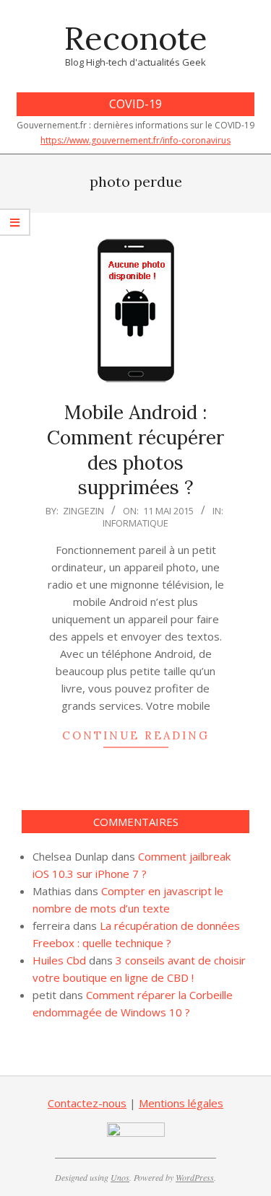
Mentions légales (181, 1103)
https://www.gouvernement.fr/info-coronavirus (135, 140)
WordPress (195, 1177)
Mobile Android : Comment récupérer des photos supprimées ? (135, 449)
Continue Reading (136, 735)
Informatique (135, 522)
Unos (120, 1177)
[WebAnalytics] (136, 1131)
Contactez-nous (87, 1103)
